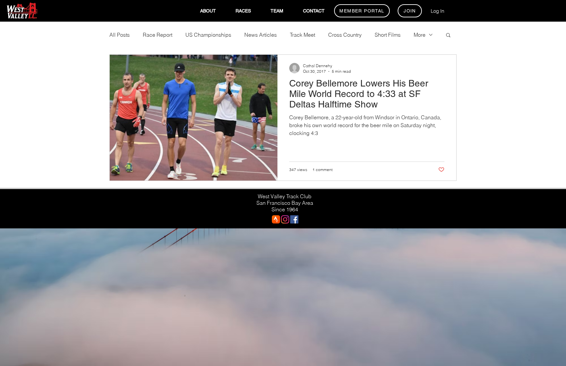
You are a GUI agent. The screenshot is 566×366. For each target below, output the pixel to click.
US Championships (208, 34)
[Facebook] (294, 219)
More (419, 34)
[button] (208, 10)
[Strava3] (276, 219)
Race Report (157, 34)
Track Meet (302, 34)
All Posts (119, 34)
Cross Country (345, 34)
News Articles (260, 34)
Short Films (388, 34)
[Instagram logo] (285, 219)
